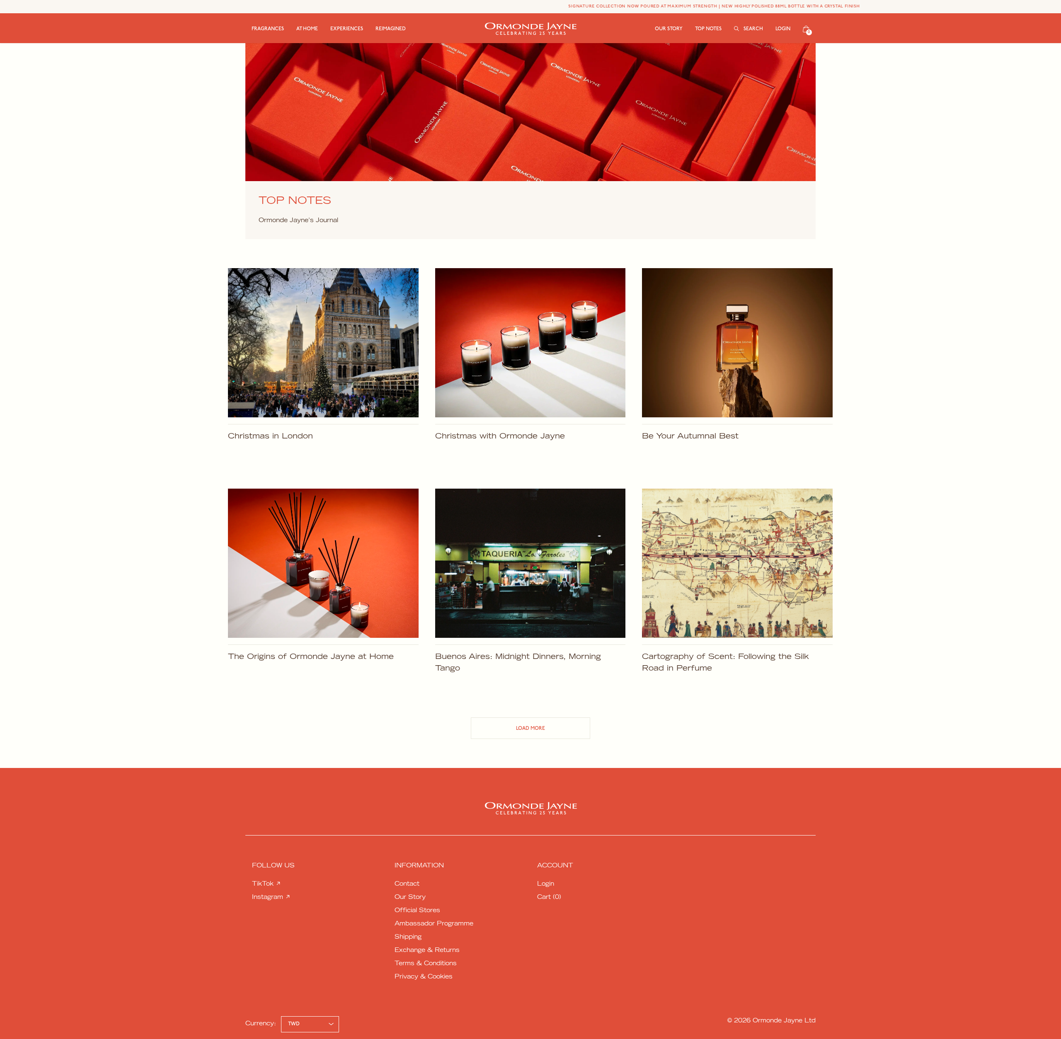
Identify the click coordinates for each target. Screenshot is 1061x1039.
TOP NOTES (708, 29)
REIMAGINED (390, 29)
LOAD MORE (530, 728)
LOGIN (782, 29)
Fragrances (268, 29)
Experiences (346, 29)
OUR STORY (669, 29)
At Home (307, 29)
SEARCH (752, 29)
